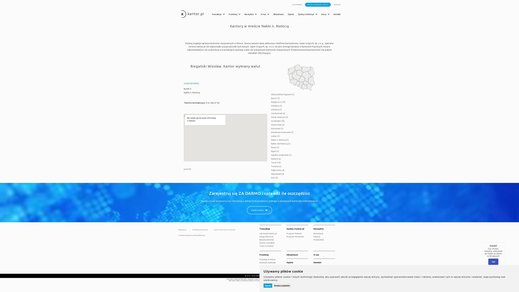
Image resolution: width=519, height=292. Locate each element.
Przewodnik (319, 240)
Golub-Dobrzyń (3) (279, 117)
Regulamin (182, 229)
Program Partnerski (295, 237)
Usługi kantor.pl (266, 237)
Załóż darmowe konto (317, 4)
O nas (316, 255)
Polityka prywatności (200, 229)
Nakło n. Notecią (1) (280, 140)
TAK (493, 262)
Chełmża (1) (276, 110)
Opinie (291, 14)
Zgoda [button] (268, 285)
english (337, 4)
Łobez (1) (275, 136)
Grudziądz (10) (278, 121)
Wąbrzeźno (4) (278, 170)
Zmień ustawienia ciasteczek (224, 229)
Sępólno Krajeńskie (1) (281, 155)
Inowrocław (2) (278, 125)
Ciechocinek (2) (278, 113)
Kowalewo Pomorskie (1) (282, 132)
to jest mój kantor (191, 83)
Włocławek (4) (277, 174)
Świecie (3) (276, 159)
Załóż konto (257, 210)
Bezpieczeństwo (267, 240)
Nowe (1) (275, 147)
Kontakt (337, 14)
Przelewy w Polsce (268, 259)
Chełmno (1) (276, 106)
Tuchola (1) (276, 166)
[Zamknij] (504, 242)
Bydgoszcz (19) (278, 102)
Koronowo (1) (277, 128)
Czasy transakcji (267, 246)
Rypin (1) (275, 151)
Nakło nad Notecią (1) (280, 144)
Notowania (318, 233)
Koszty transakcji (267, 243)
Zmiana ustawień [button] (282, 285)
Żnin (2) (274, 178)
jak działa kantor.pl (268, 233)
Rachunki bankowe (268, 262)
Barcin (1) (275, 98)
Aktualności (278, 14)
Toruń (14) (276, 163)
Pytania (317, 237)
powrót (187, 169)
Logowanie (297, 4)
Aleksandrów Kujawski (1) (282, 94)
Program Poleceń (294, 233)
